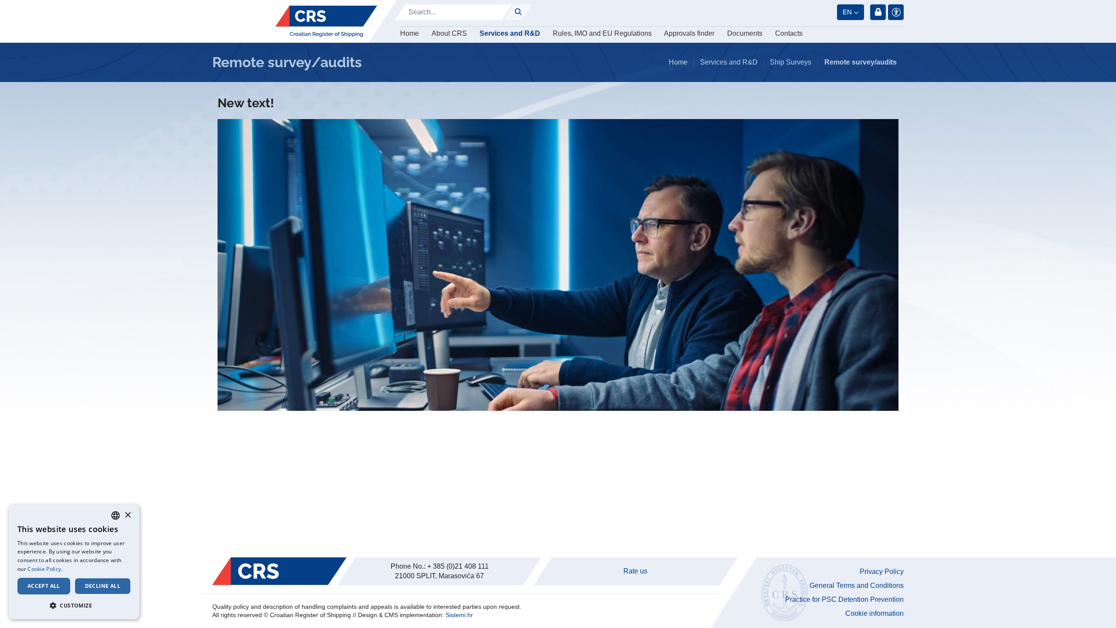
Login (878, 12)
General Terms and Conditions (857, 585)
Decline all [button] (102, 586)
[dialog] (74, 562)
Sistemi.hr (459, 614)
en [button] (847, 12)
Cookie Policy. (44, 569)
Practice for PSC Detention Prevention (844, 599)
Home (409, 33)
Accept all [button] (43, 586)
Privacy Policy (882, 571)
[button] (74, 605)
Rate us (635, 571)
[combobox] (115, 515)
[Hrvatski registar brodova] (326, 21)
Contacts (789, 33)
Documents (744, 33)
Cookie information (874, 613)
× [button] (127, 515)
